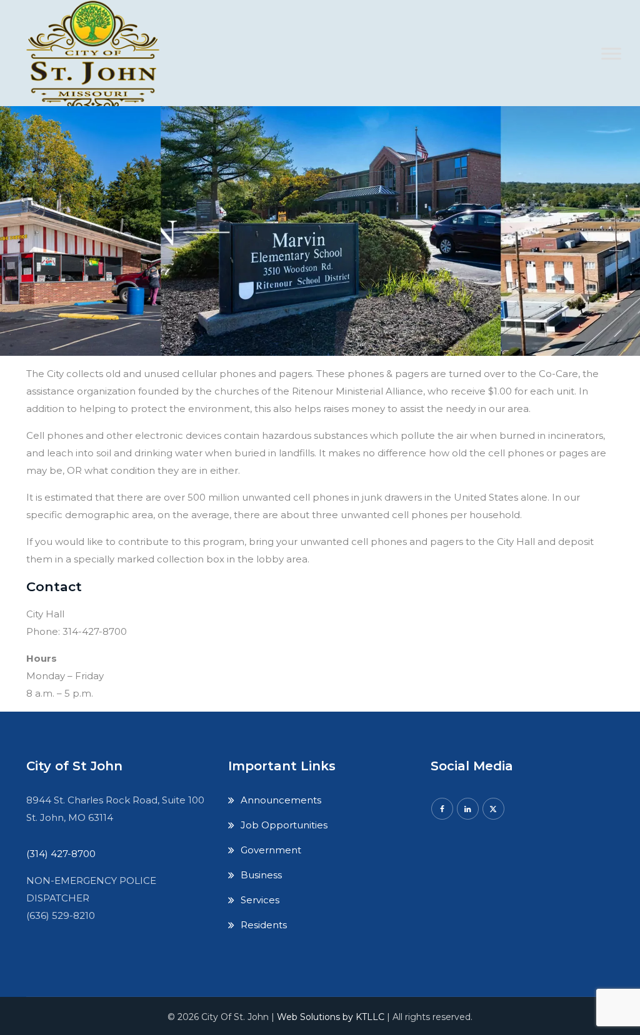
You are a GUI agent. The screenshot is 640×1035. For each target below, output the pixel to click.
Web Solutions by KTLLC (330, 1017)
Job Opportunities (284, 825)
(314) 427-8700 (61, 854)
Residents (264, 925)
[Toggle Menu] (611, 53)
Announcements (281, 800)
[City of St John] (97, 62)
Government (271, 850)
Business (261, 875)
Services (260, 900)
